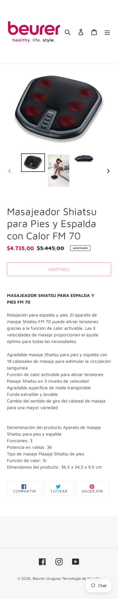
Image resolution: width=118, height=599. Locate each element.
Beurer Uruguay (47, 578)
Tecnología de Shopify (81, 578)
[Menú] (107, 32)
